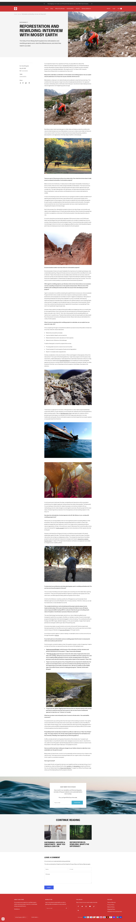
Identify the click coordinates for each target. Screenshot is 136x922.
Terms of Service (83, 864)
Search (108, 8)
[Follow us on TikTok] (94, 906)
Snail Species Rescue (65, 360)
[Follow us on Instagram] (86, 906)
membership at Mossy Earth (69, 65)
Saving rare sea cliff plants (52, 649)
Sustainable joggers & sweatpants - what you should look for (54, 844)
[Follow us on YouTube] (90, 906)
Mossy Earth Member (65, 768)
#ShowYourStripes (60, 8)
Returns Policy (111, 907)
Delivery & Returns (86, 8)
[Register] (66, 908)
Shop (51, 8)
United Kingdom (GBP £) (20, 917)
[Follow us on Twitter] (82, 906)
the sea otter (53, 653)
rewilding (69, 766)
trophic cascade (60, 528)
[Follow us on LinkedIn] (78, 910)
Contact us (17, 909)
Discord (57, 635)
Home (46, 8)
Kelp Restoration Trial (65, 413)
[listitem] (20, 83)
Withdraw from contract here (114, 911)
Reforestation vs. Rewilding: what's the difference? (79, 844)
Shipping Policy (111, 909)
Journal (77, 8)
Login (114, 8)
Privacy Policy (73, 864)
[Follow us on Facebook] (78, 906)
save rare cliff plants (65, 630)
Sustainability (70, 8)
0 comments (24, 70)
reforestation (77, 766)
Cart (119, 8)
